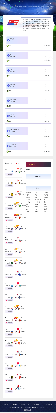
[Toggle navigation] (50, 3)
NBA (45, 199)
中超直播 (23, 6)
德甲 (20, 386)
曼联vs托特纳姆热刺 (31, 192)
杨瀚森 (36, 206)
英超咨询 (28, 197)
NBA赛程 (37, 202)
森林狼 (27, 206)
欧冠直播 (29, 6)
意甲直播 (49, 6)
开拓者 (36, 204)
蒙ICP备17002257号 (42, 407)
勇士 (45, 211)
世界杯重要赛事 (25, 404)
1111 (27, 181)
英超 (36, 195)
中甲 (10, 136)
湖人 (27, 204)
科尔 (36, 209)
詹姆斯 (45, 206)
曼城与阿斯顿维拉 (39, 199)
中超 (10, 91)
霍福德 (36, 211)
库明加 (45, 209)
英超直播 (13, 6)
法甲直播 (44, 6)
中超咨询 (28, 195)
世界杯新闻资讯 (36, 404)
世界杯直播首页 (5, 404)
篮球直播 (15, 404)
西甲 (10, 45)
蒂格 (45, 204)
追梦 (45, 202)
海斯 (27, 209)
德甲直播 (34, 6)
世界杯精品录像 (47, 404)
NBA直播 (18, 6)
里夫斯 (27, 211)
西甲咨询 (28, 199)
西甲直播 (39, 6)
